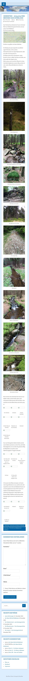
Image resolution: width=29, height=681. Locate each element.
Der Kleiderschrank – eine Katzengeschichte (15, 622)
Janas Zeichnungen (9, 616)
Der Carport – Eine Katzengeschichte (13, 630)
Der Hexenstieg (20, 19)
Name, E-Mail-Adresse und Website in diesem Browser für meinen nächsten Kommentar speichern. (14, 590)
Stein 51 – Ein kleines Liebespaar (16, 648)
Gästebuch (7, 664)
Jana (14, 19)
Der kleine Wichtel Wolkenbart (12, 618)
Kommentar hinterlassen (9, 21)
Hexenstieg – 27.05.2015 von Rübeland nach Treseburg (12, 528)
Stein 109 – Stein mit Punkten (15, 652)
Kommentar (6, 546)
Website (5, 581)
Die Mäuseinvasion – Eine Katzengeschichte (15, 626)
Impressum (7, 666)
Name (5, 568)
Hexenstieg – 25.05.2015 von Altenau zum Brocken (15, 526)
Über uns (7, 662)
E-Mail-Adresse (7, 575)
